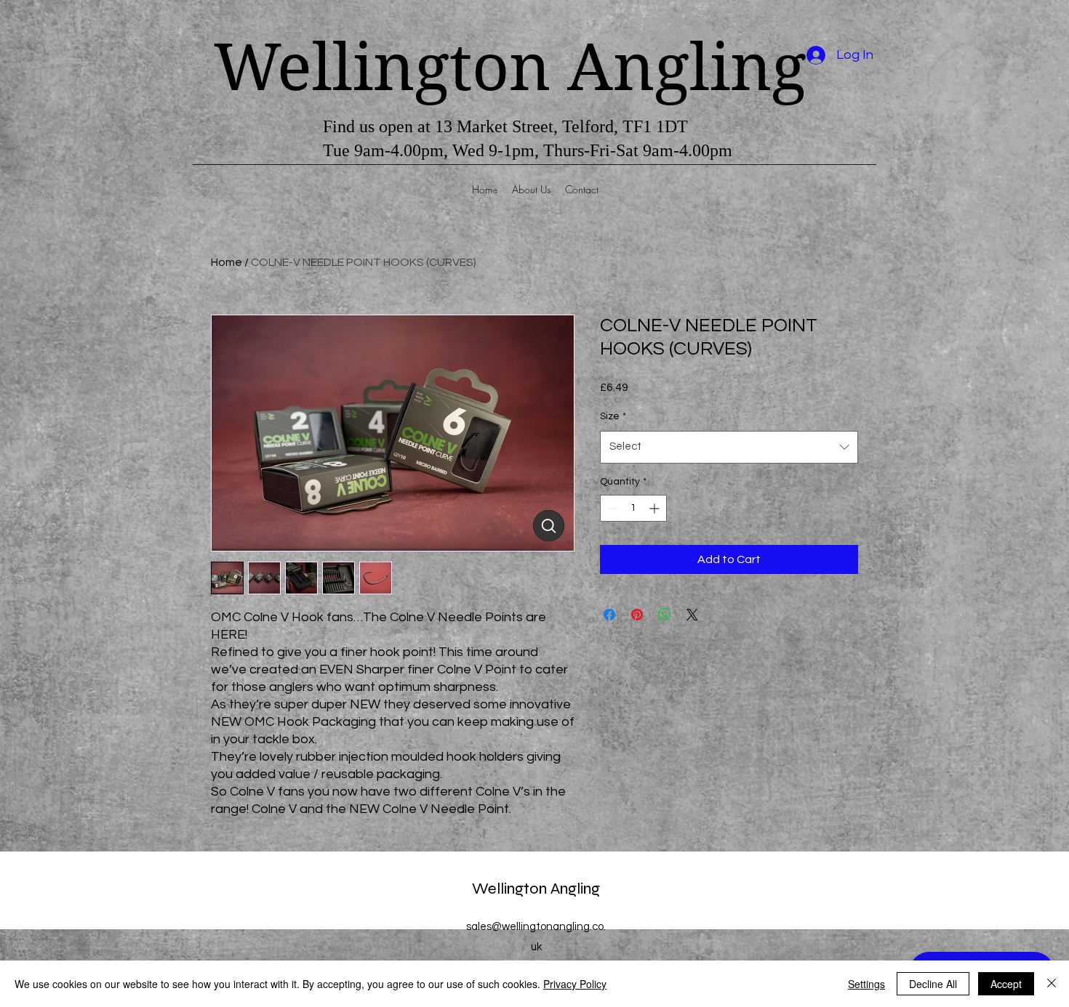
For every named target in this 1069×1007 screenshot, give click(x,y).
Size (613, 416)
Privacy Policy (574, 983)
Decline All (933, 983)
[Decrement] (611, 508)
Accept (1006, 983)
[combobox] (729, 447)
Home (226, 262)
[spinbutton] (633, 508)
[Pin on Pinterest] (637, 614)
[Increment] (655, 508)
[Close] (1051, 983)
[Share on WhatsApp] (664, 614)
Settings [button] (866, 983)
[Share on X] (692, 614)
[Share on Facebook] (609, 614)
